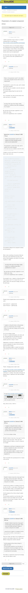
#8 (9, 417)
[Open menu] (26, 2)
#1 (9, 37)
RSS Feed (5, 566)
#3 (9, 130)
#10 (9, 514)
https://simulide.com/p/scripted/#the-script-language (14, 42)
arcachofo (11, 66)
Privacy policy (18, 589)
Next (23, 27)
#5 (9, 321)
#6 (9, 364)
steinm (10, 31)
